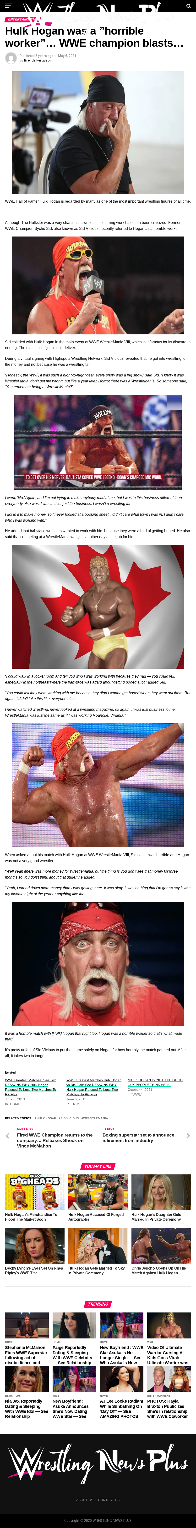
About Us (84, 1500)
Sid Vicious (69, 1118)
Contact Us (109, 1500)
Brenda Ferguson (38, 60)
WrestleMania (95, 1118)
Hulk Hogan (46, 1118)
